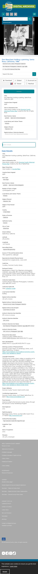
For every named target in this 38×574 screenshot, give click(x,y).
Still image (5, 179)
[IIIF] (11, 83)
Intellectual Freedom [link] (7, 461)
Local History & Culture (9, 309)
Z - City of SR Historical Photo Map (11, 69)
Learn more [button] (13, 566)
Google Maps (16, 169)
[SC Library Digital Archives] (19, 6)
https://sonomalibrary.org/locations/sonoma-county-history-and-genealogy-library (18, 352)
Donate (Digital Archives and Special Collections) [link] (14, 485)
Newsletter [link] (4, 516)
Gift (4, 426)
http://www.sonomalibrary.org (15, 396)
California (5, 217)
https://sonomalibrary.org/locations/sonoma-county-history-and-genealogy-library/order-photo (18, 384)
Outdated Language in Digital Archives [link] (11, 455)
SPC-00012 (6, 320)
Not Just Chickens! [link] (6, 513)
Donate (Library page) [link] (7, 482)
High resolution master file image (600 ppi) (14, 420)
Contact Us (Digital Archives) (9, 523)
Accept (5, 571)
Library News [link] (5, 509)
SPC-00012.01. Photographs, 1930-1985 (13, 331)
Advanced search (7, 22)
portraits (7, 118)
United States (6, 212)
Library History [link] (5, 458)
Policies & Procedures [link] (7, 472)
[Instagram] (10, 553)
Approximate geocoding (9, 249)
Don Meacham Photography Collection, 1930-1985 (15, 66)
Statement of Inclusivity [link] (8, 449)
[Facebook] (7, 553)
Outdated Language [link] (7, 452)
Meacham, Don (9, 129)
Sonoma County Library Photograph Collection (14, 63)
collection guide (10, 288)
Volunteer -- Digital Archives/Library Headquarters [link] (14, 491)
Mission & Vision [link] (6, 446)
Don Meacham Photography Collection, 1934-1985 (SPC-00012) (18, 326)
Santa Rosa (6, 228)
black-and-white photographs (18, 118)
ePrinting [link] (4, 519)
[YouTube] (3, 553)
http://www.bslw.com (15, 415)
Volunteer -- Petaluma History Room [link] (11, 488)
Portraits (7, 123)
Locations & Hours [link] (6, 503)
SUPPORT (4, 479)
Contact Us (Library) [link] (7, 506)
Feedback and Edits (7, 525)
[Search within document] (34, 74)
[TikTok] (14, 553)
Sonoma (5, 223)
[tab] (19, 91)
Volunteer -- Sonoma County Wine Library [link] (12, 494)
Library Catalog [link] (5, 465)
